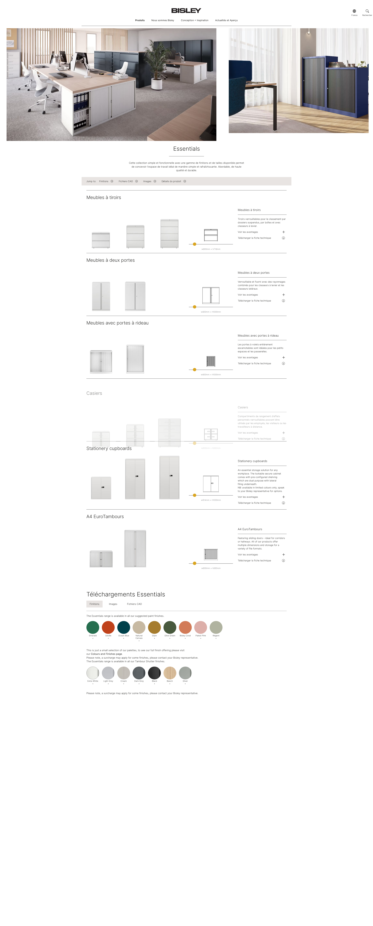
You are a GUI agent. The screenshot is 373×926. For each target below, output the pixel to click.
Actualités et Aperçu (226, 20)
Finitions (103, 181)
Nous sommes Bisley (162, 20)
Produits (140, 20)
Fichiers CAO (126, 181)
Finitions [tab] (94, 604)
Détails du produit (171, 181)
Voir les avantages (248, 231)
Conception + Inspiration (194, 20)
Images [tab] (113, 604)
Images (147, 181)
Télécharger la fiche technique (254, 237)
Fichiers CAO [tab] (134, 604)
